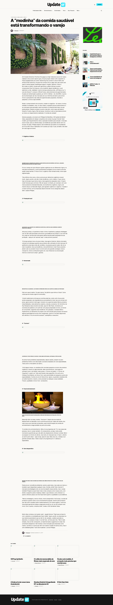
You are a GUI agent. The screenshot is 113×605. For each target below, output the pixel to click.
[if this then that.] (68, 597)
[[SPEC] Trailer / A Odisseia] (85, 84)
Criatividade (14, 17)
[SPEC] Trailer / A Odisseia (95, 84)
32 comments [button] (28, 536)
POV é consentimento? (94, 62)
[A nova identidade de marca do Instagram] (85, 77)
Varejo (24, 17)
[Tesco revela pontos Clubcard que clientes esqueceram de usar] (85, 70)
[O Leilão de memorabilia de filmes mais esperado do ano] (45, 574)
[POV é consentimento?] (85, 62)
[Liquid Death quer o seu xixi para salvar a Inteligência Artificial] (85, 55)
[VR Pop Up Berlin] (21, 574)
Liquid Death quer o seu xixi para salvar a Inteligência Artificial (96, 55)
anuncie (99, 4)
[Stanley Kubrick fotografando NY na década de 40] (45, 597)
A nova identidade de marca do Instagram (96, 77)
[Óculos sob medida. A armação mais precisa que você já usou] (68, 574)
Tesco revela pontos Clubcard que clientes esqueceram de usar (96, 70)
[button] (95, 4)
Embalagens (20, 17)
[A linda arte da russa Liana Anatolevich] (21, 597)
